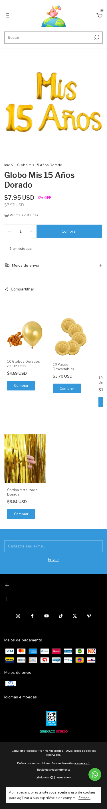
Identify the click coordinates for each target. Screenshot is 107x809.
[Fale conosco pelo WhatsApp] (94, 774)
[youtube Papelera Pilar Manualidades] (46, 616)
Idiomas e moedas (20, 697)
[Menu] (8, 16)
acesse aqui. (82, 763)
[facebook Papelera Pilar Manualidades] (32, 616)
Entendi (84, 798)
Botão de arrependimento (53, 770)
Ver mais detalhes (23, 215)
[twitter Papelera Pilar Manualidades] (74, 616)
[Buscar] (96, 37)
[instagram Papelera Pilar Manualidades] (18, 616)
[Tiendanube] (53, 778)
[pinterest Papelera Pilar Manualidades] (89, 616)
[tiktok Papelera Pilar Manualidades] (60, 616)
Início (8, 165)
